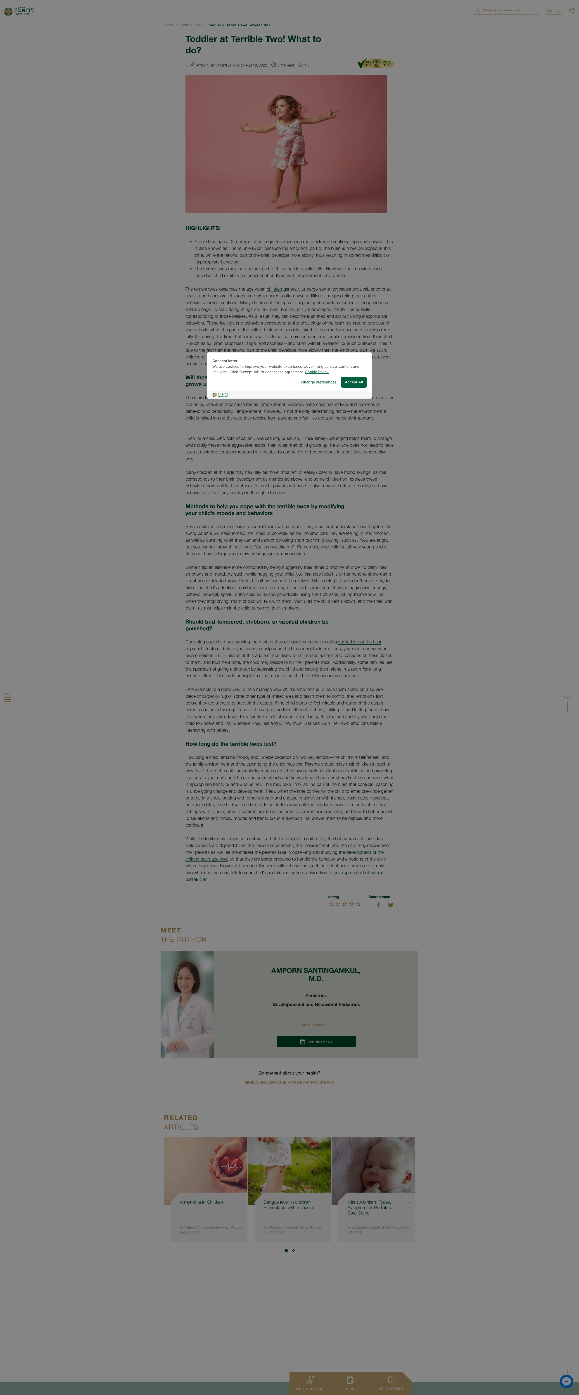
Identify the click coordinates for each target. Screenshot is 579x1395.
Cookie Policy (317, 372)
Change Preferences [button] (319, 382)
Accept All (354, 382)
